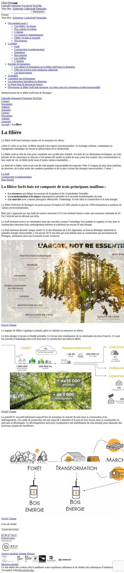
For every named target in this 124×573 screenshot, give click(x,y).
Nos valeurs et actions (25, 29)
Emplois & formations (19, 64)
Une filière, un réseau (25, 26)
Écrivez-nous (8, 538)
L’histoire (19, 61)
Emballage (19, 52)
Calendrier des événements (21, 78)
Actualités (13, 75)
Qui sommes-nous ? (18, 23)
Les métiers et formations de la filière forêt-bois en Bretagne (44, 66)
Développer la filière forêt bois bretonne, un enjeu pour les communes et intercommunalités (54, 87)
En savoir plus (26, 570)
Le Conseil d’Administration (28, 34)
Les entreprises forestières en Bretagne (27, 81)
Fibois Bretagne (9, 2)
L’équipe (18, 32)
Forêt (17, 46)
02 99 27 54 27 (9, 535)
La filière (12, 43)
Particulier (41, 8)
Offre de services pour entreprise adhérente (36, 69)
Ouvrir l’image (8, 325)
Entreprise (18, 8)
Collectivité (30, 8)
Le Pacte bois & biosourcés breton (25, 84)
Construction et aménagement (29, 49)
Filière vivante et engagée (27, 37)
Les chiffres (20, 58)
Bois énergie (20, 55)
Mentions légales (9, 564)
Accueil (5, 124)
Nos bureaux (20, 40)
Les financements (23, 72)
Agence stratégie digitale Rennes (18, 553)
